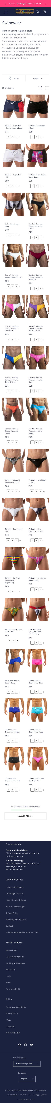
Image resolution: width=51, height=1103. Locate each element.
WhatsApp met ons (14, 869)
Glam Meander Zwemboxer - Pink (36, 681)
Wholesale (10, 969)
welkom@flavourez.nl (16, 866)
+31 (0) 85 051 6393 (14, 856)
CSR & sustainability (15, 956)
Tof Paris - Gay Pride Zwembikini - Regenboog (12, 580)
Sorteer (35, 78)
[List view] (47, 88)
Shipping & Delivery (14, 893)
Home (8, 982)
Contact (9, 926)
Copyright (10, 1026)
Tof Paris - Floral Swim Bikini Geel (13, 630)
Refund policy (41, 1090)
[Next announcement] (46, 4)
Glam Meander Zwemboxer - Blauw (12, 731)
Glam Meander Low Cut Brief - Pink (36, 779)
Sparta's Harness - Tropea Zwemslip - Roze (36, 379)
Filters (16, 78)
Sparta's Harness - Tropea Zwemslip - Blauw (36, 431)
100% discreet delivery (16, 900)
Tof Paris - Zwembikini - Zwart (37, 481)
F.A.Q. (8, 1020)
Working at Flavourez (15, 963)
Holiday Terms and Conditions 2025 (22, 932)
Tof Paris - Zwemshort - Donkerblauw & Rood (13, 127)
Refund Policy (12, 913)
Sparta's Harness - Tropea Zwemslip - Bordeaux (36, 277)
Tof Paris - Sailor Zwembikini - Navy (36, 530)
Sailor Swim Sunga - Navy (12, 225)
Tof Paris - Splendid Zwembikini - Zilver (12, 481)
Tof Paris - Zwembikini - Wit (13, 530)
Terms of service (26, 1095)
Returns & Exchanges (15, 906)
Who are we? (11, 950)
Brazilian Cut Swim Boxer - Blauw (12, 681)
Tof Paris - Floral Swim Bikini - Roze (37, 579)
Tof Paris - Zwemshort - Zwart (37, 127)
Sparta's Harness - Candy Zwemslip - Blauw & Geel (12, 379)
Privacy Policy (12, 1013)
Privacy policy (12, 1095)
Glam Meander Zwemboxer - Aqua (36, 731)
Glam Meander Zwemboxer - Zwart (12, 779)
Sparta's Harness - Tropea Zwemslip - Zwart (36, 226)
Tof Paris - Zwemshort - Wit (13, 176)
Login (8, 976)
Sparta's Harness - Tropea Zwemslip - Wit (13, 276)
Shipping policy (41, 1095)
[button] (6, 12)
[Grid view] (40, 88)
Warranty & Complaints (16, 919)
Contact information (26, 1099)
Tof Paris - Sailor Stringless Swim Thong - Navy (35, 631)
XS (32, 491)
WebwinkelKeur (13, 1032)
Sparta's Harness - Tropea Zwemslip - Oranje (12, 431)
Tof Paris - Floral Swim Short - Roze (37, 176)
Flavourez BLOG (13, 989)
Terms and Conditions (16, 1007)
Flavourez (14, 1090)
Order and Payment (14, 887)
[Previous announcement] (5, 4)
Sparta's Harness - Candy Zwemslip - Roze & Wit (12, 328)
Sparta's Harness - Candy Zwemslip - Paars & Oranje (36, 328)
